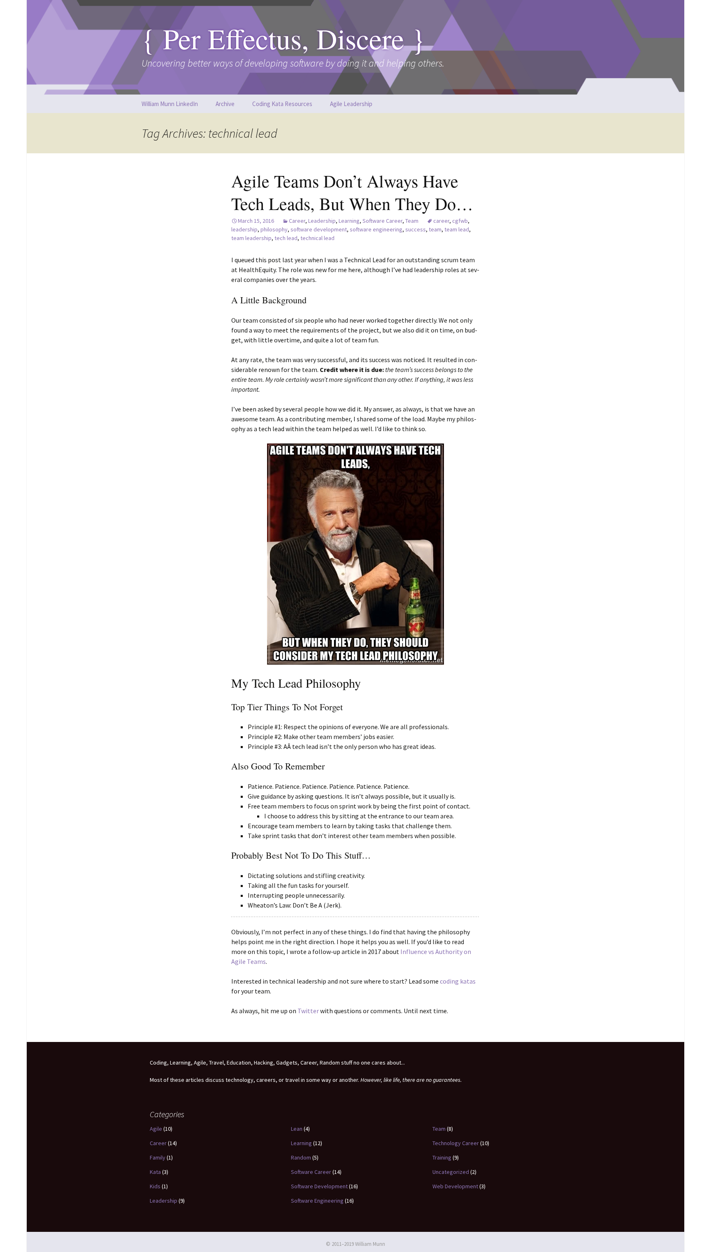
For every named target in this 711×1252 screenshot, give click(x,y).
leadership (244, 229)
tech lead (285, 238)
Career (297, 220)
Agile (156, 1128)
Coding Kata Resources (282, 104)
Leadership (322, 220)
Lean (296, 1128)
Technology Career (455, 1143)
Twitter (308, 1011)
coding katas (458, 981)
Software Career (382, 220)
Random (301, 1157)
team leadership (251, 238)
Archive (225, 104)
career (441, 220)
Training (441, 1157)
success (415, 229)
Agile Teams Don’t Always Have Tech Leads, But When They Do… (352, 192)
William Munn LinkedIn (170, 104)
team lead (456, 229)
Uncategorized (450, 1172)
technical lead (317, 238)
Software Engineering (317, 1200)
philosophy (274, 229)
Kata (155, 1172)
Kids (155, 1186)
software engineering (376, 229)
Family (157, 1157)
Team (411, 220)
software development (318, 229)
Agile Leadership (351, 104)
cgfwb (460, 220)
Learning (349, 220)
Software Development (319, 1186)
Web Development (455, 1186)
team (435, 229)
